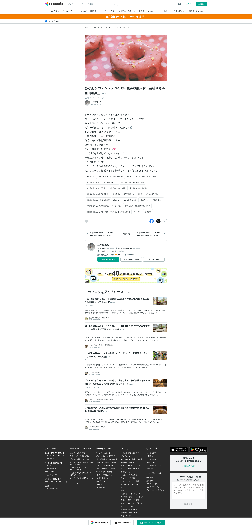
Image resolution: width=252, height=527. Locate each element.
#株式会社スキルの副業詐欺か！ (151, 200)
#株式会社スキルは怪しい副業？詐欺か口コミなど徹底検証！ (108, 212)
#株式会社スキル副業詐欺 (138, 188)
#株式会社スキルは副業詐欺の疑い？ (137, 206)
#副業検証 (90, 176)
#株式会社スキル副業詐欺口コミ (123, 194)
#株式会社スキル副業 (117, 188)
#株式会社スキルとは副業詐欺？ (124, 200)
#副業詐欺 (148, 212)
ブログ (107, 27)
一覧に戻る (126, 234)
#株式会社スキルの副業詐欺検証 (98, 200)
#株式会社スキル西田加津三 (97, 188)
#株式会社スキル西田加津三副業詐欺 (111, 176)
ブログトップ (97, 27)
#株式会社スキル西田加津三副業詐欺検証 (141, 176)
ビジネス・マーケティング (122, 27)
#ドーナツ (137, 212)
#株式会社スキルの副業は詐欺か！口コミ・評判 (104, 206)
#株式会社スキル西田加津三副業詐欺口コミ (102, 182)
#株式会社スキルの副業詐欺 (148, 194)
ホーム (87, 27)
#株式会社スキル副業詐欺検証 (97, 194)
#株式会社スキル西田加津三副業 (132, 182)
